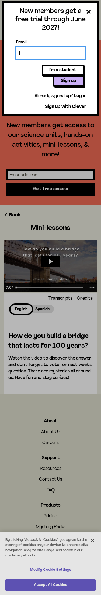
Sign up (68, 81)
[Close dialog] (88, 13)
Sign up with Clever (65, 107)
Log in (80, 96)
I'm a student (62, 70)
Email (21, 42)
